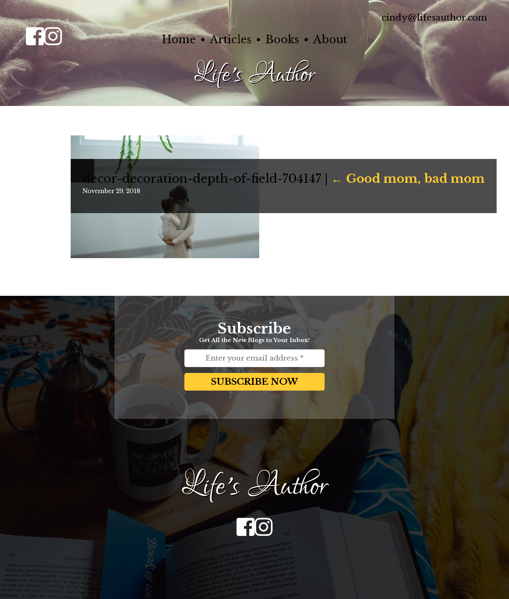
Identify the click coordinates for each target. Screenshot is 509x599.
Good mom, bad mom (408, 178)
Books (282, 39)
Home (179, 39)
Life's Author (254, 75)
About (330, 39)
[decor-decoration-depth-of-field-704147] (165, 256)
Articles (231, 39)
